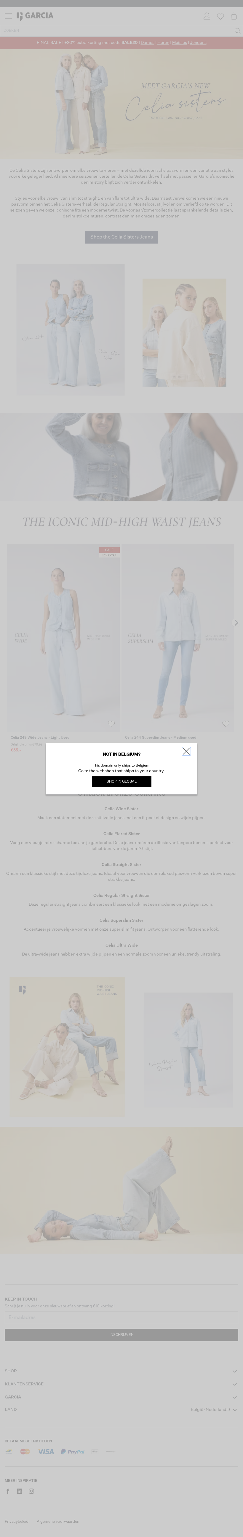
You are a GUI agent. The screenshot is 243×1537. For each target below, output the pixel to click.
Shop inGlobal (122, 781)
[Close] (186, 751)
